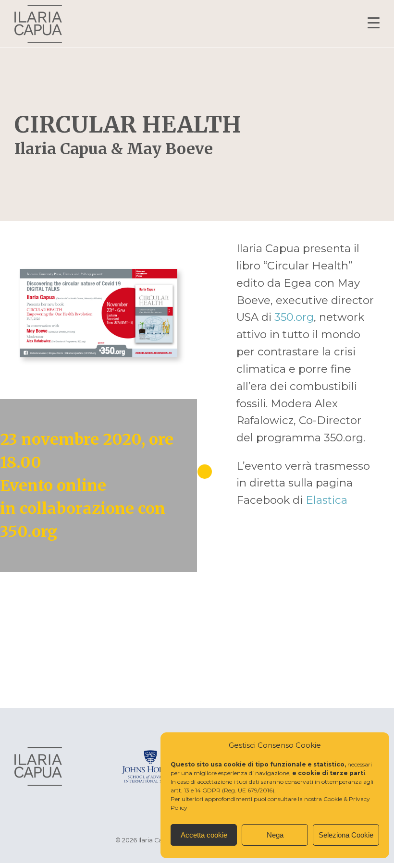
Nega (275, 835)
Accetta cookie (204, 835)
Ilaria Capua (38, 24)
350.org (294, 317)
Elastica (326, 500)
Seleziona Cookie (346, 835)
